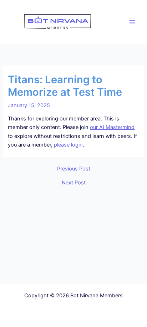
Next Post (74, 182)
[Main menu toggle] (132, 22)
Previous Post (73, 169)
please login (68, 145)
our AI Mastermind (112, 127)
